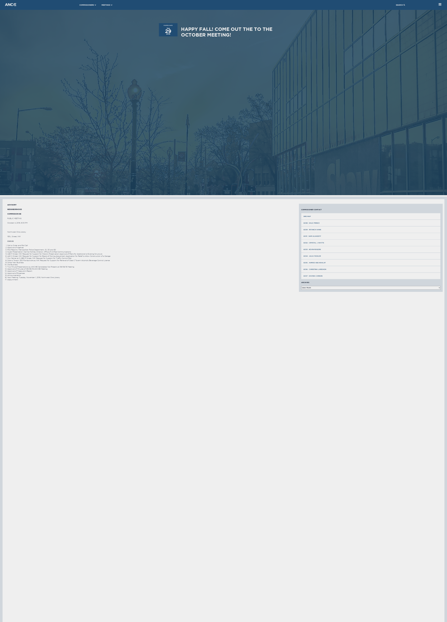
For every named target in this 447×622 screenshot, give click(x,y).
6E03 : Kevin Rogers (312, 249)
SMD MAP (307, 216)
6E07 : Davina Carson (312, 276)
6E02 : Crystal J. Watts (313, 243)
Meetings (106, 5)
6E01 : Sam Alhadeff (312, 236)
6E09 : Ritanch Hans (312, 229)
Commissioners (86, 5)
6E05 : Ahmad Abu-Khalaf (314, 262)
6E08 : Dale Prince (311, 223)
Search (399, 5)
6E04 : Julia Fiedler (312, 256)
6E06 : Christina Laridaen (314, 269)
